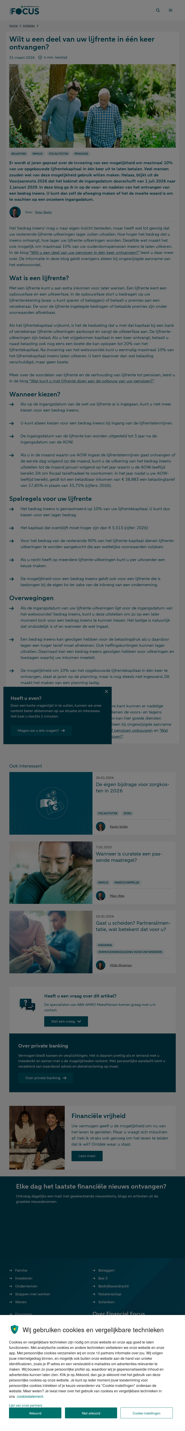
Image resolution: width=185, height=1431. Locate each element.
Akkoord (35, 1413)
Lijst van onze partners (25, 1405)
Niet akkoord (91, 1413)
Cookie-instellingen (146, 1413)
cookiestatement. (30, 1396)
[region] (92, 1373)
